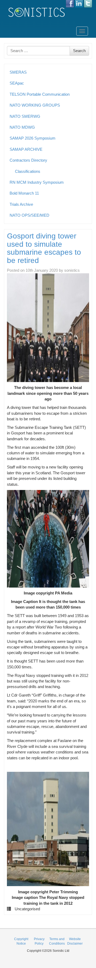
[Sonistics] (36, 12)
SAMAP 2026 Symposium (32, 138)
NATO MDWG (22, 127)
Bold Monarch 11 (24, 193)
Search (79, 50)
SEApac (17, 83)
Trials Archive (21, 204)
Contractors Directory (28, 160)
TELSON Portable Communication (40, 94)
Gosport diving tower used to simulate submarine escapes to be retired (44, 248)
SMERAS (18, 72)
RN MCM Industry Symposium (37, 182)
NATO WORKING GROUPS (35, 105)
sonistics (72, 270)
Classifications (27, 171)
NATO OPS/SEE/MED (29, 215)
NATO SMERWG (25, 116)
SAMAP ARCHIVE (26, 149)
